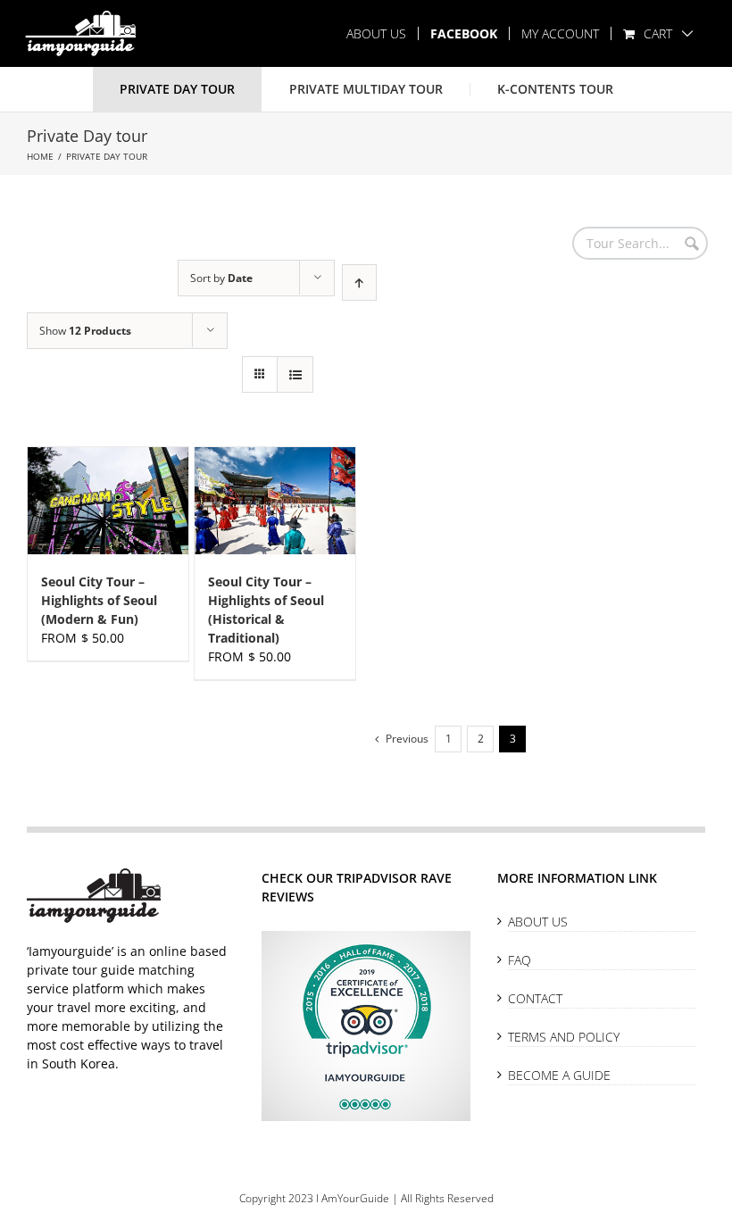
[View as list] (295, 374)
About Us (538, 921)
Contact (535, 998)
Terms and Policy (564, 1036)
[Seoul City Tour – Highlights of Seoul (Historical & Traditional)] (275, 500)
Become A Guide (559, 1075)
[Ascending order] (359, 282)
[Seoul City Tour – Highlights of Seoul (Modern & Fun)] (108, 500)
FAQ (519, 959)
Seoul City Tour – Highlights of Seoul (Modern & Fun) (99, 600)
